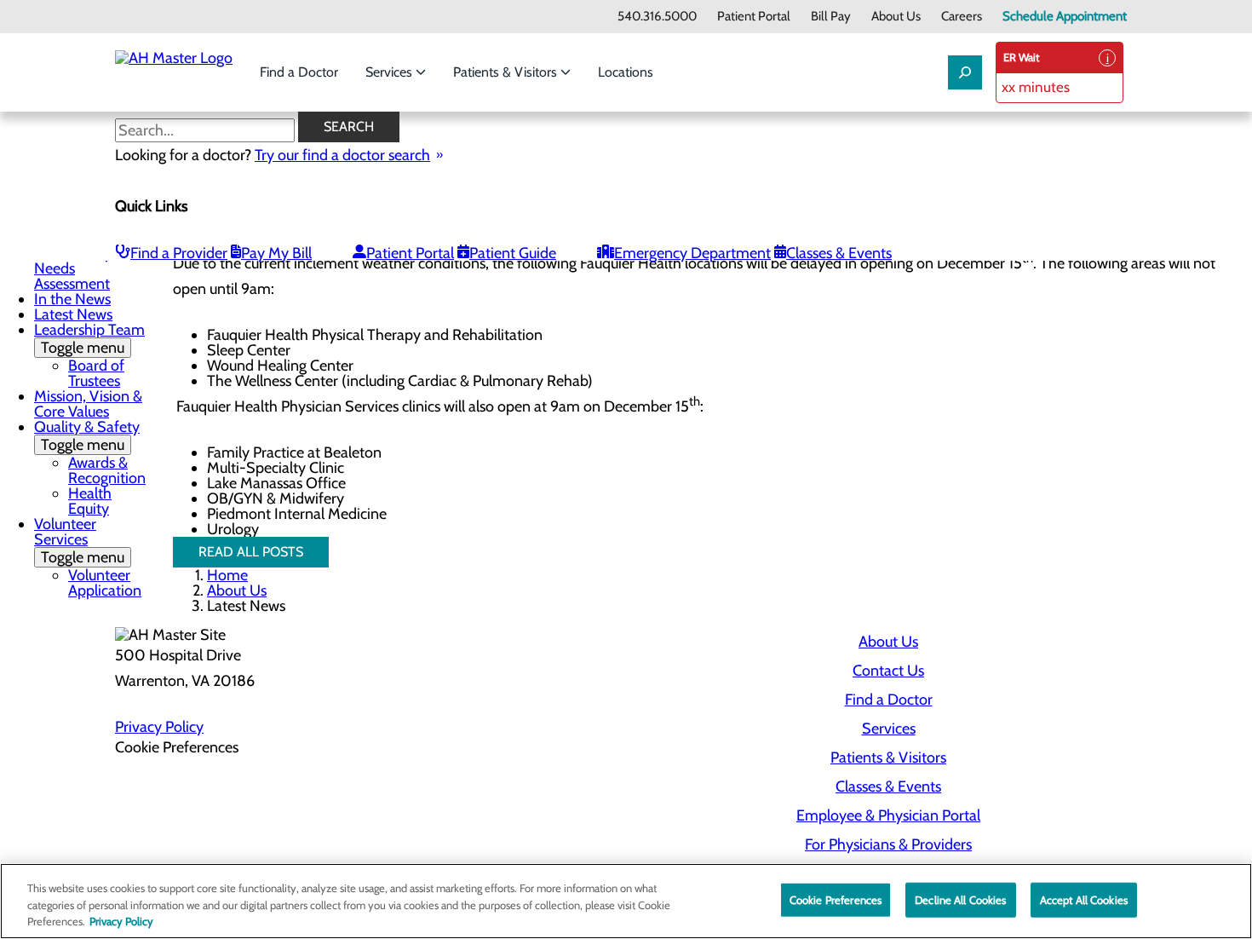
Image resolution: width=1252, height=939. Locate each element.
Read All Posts (250, 552)
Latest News (73, 314)
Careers (961, 16)
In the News (72, 299)
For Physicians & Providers (888, 844)
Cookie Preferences (836, 899)
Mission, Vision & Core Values (88, 404)
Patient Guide (512, 253)
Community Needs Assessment (73, 268)
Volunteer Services (79, 541)
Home (227, 575)
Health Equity (90, 501)
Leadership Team (89, 338)
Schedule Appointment (1064, 16)
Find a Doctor (299, 72)
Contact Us (888, 670)
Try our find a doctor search (342, 155)
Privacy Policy (159, 726)
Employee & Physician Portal (888, 815)
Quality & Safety (87, 436)
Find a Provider (178, 253)
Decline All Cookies (960, 899)
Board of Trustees (96, 373)
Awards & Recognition (107, 470)
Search (349, 126)
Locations (625, 72)
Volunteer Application (104, 583)
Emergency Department (692, 253)
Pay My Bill (276, 253)
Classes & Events (839, 253)
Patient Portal (753, 16)
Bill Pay (831, 16)
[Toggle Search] (965, 72)
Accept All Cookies (1084, 899)
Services (390, 72)
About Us (896, 16)
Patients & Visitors (506, 72)
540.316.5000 (657, 16)
